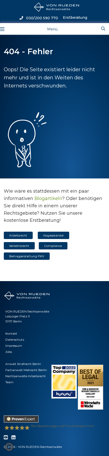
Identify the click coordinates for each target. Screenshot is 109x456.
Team (9, 382)
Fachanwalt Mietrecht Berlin (26, 370)
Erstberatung (75, 17)
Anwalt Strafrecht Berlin (23, 364)
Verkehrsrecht (19, 246)
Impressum (13, 346)
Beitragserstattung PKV (26, 256)
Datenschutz (14, 339)
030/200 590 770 (40, 18)
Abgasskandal (53, 235)
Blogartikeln (48, 198)
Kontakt (11, 333)
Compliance (53, 246)
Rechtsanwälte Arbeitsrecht (25, 376)
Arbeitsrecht (18, 235)
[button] (9, 447)
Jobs (8, 352)
